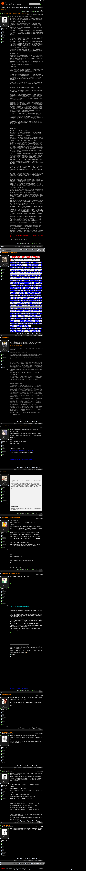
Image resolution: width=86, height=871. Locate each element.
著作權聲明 (18, 868)
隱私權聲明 (22, 868)
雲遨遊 (3, 37)
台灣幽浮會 (4, 591)
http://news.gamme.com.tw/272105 (16, 688)
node (3, 797)
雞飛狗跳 (3, 448)
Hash (3, 38)
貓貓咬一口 (4, 756)
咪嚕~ (3, 354)
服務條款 (14, 868)
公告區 (31, 7)
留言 (3, 25)
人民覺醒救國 (4, 543)
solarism (7, 2)
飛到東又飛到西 (4, 593)
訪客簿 (36, 7)
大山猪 (3, 720)
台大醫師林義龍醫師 (4, 263)
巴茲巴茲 (3, 750)
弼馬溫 (3, 718)
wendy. (3, 454)
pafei (3, 712)
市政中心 (41, 7)
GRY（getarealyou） (10, 733)
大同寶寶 (3, 762)
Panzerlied (4, 535)
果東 (3, 714)
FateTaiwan (4, 798)
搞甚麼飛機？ (4, 544)
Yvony (3, 497)
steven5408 (4, 705)
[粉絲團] (14, 869)
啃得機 (3, 447)
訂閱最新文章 (19, 4)
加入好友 (5, 25)
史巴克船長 (4, 855)
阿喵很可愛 (4, 493)
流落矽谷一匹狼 (4, 43)
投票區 (18, 7)
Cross (3, 453)
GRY (4, 23)
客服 (25, 868)
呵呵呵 (3, 594)
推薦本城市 (10, 4)
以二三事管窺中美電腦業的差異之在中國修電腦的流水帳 (21, 576)
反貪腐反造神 (4, 357)
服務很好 (3, 541)
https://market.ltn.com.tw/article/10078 (26, 260)
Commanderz (4, 500)
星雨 (3, 849)
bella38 (3, 279)
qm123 (3, 41)
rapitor (3, 366)
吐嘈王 (3, 29)
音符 (3, 445)
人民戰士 (3, 32)
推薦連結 (26, 7)
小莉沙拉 (3, 491)
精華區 (14, 7)
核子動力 (3, 363)
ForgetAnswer (4, 788)
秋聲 (3, 597)
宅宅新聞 (26, 688)
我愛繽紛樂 (4, 482)
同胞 (3, 272)
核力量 (3, 278)
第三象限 (4, 348)
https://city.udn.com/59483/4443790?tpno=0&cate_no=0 (20, 578)
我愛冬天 (3, 269)
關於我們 (6, 868)
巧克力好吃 (4, 800)
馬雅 (3, 494)
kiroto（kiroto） (9, 771)
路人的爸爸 (4, 786)
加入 (67, 870)
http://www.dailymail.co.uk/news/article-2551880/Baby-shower (22, 450)
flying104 (3, 35)
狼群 (3, 789)
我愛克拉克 (4, 537)
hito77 (3, 444)
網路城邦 (42, 0)
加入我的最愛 (14, 4)
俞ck (3, 488)
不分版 (5, 9)
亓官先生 (3, 31)
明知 (3, 364)
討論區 (9, 7)
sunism (8, 3)
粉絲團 (16, 870)
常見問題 (10, 868)
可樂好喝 (3, 853)
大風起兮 (3, 711)
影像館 (22, 7)
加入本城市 (6, 4)
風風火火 (3, 596)
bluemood (3, 40)
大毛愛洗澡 (4, 451)
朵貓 (3, 590)
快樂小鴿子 (4, 538)
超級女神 (3, 723)
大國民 (3, 846)
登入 (65, 870)
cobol (4, 835)
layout (4, 742)
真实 (3, 795)
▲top (43, 866)
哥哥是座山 (4, 450)
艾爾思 (3, 34)
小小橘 (3, 534)
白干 (3, 275)
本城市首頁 (4, 7)
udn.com (43, 868)
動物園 (3, 442)
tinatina (4, 436)
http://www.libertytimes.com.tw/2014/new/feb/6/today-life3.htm (21, 459)
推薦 (41, 14)
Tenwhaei (3, 721)
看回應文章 (25, 11)
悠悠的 (3, 715)
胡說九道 (3, 367)
